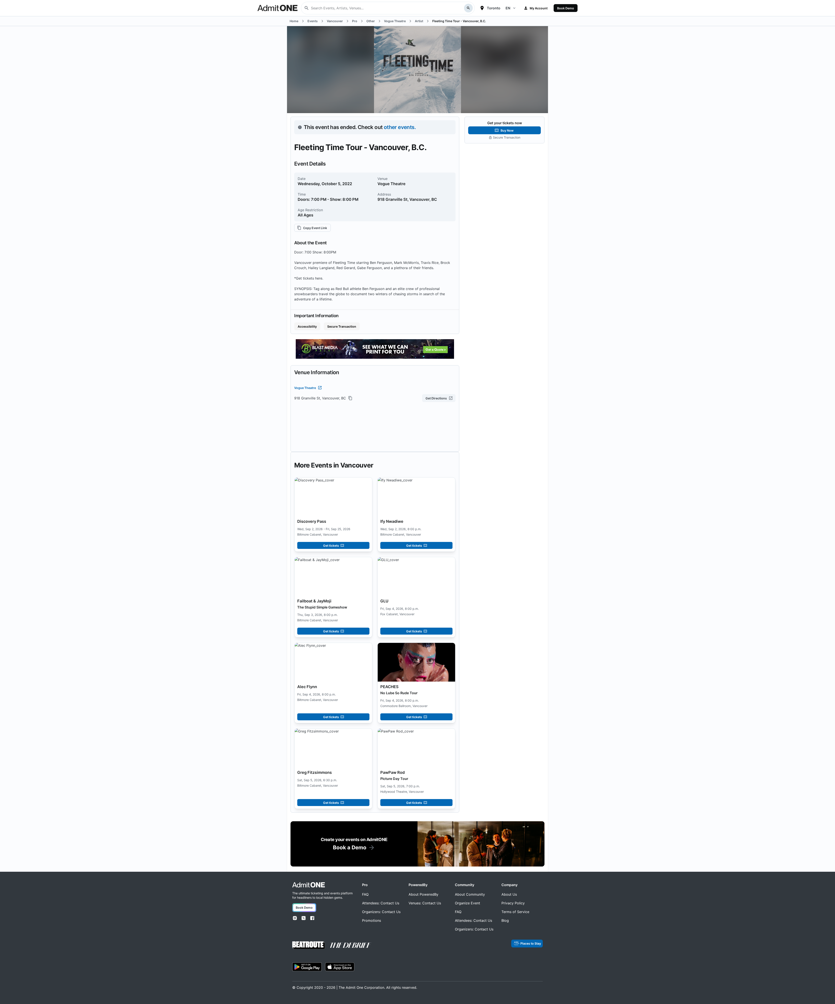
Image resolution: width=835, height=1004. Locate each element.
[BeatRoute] (308, 945)
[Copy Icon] (350, 398)
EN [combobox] (508, 8)
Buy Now (507, 130)
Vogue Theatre (305, 388)
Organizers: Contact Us (381, 912)
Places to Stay (530, 943)
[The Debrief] (350, 945)
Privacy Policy (513, 903)
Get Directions (436, 398)
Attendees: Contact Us (380, 903)
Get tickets (331, 545)
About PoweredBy (423, 894)
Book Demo (565, 8)
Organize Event (467, 903)
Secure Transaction (341, 326)
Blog (505, 920)
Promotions (371, 920)
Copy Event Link (315, 228)
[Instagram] (294, 918)
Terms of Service (515, 912)
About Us (509, 894)
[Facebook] (312, 918)
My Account (539, 8)
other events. (400, 127)
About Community (470, 894)
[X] (303, 918)
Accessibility (307, 326)
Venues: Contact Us (425, 903)
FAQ (365, 894)
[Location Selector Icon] (482, 8)
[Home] (308, 885)
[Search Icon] (468, 8)
